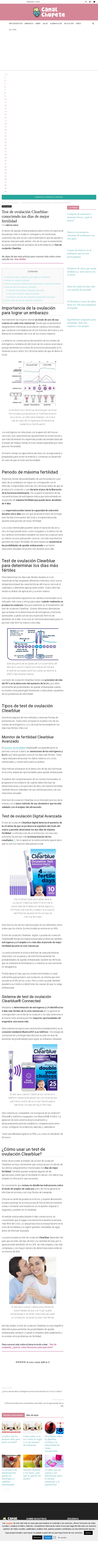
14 (5, 111)
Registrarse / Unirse (33, 2)
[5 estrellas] (25, 1362)
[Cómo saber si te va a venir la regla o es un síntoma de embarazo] (32, 1427)
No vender (62, 1538)
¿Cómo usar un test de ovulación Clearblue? (23, 300)
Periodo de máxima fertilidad (16, 280)
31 (5, 164)
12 (5, 105)
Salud (45, 23)
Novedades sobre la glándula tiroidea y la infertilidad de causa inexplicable (53, 1443)
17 (5, 120)
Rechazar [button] (37, 1537)
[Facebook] (86, 2)
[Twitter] (94, 2)
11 (5, 102)
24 (5, 142)
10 (5, 99)
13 (5, 108)
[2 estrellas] (19, 1362)
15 (5, 114)
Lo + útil (12, 30)
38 (5, 185)
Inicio (4, 203)
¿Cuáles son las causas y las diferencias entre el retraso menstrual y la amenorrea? (53, 1477)
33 (5, 170)
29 (5, 157)
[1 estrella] (17, 1362)
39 (5, 188)
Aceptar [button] (48, 1537)
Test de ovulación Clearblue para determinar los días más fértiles (32, 284)
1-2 (5, 74)
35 (5, 176)
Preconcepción (15, 23)
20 (5, 130)
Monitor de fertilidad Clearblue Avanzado (25, 290)
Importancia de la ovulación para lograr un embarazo (26, 277)
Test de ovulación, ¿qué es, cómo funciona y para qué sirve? (29, 1346)
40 (5, 191)
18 (5, 124)
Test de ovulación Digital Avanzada (22, 294)
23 (5, 139)
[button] (93, 23)
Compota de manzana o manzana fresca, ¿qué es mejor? (79, 217)
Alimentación (56, 23)
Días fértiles (20, 259)
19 (5, 127)
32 (5, 167)
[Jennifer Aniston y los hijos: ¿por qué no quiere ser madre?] (32, 1461)
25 (5, 145)
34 (5, 173)
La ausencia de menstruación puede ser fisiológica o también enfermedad (9, 1477)
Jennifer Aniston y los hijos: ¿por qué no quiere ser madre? (32, 1474)
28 (5, 154)
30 (5, 160)
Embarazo (29, 23)
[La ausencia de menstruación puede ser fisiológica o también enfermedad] (11, 1461)
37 (5, 182)
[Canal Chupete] (49, 12)
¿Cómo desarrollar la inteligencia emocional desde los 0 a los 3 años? (32, 1391)
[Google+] (90, 2)
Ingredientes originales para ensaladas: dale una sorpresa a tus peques (81, 322)
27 (5, 151)
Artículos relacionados (13, 1415)
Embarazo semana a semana (49, 197)
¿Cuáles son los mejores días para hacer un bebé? (11, 1439)
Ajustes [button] (88, 1533)
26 (5, 148)
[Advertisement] (49, 52)
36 (5, 179)
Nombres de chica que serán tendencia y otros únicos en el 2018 (81, 271)
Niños (78, 23)
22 (5, 136)
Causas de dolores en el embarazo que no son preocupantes (79, 253)
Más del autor (32, 1415)
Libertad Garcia (11, 225)
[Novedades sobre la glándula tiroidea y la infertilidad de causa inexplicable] (54, 1427)
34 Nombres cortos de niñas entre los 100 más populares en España (81, 304)
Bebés (38, 23)
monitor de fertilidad (14, 747)
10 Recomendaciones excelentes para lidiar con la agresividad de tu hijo (34, 1404)
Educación (69, 23)
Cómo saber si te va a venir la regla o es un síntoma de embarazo (32, 1440)
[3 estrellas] (21, 1362)
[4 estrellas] (23, 1362)
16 (5, 117)
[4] (14, 840)
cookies (9, 1523)
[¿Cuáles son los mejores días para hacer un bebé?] (11, 1427)
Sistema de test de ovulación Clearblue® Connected (30, 297)
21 (5, 133)
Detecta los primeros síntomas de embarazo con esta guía (81, 235)
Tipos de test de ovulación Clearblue (19, 287)
